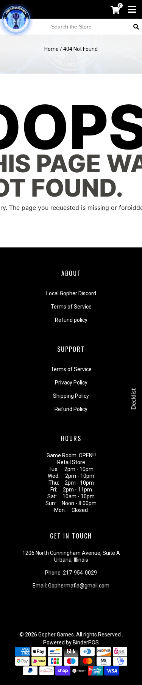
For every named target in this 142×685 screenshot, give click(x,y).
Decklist (134, 398)
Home (51, 49)
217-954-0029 (80, 573)
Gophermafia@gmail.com (78, 586)
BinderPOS (86, 642)
